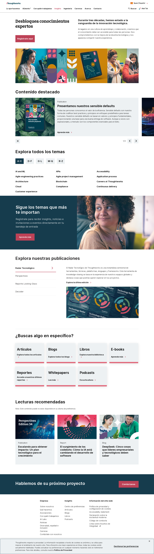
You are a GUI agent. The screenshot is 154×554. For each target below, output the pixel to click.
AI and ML (20, 171)
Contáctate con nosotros (51, 534)
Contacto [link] (98, 9)
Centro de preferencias (75, 506)
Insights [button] (57, 9)
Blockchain (61, 181)
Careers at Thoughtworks (110, 181)
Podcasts (69, 519)
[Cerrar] (149, 541)
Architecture (21, 181)
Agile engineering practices (29, 176)
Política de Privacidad (63, 550)
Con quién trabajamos (49, 516)
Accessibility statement (99, 512)
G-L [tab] (40, 161)
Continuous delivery (107, 186)
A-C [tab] (19, 161)
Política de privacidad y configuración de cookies (100, 507)
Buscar (134, 9)
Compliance (62, 186)
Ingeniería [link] (68, 9)
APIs (58, 171)
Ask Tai (145, 8)
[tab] (76, 117)
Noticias (43, 522)
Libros (67, 516)
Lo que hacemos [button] (13, 9)
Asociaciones (45, 513)
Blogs (67, 513)
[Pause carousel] (17, 141)
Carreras (44, 531)
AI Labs (43, 519)
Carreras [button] (78, 9)
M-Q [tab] (50, 161)
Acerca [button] (88, 9)
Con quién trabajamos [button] (43, 9)
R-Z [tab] (61, 161)
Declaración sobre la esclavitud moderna (98, 516)
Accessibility (103, 171)
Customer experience (26, 191)
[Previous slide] (129, 141)
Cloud (18, 186)
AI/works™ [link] (27, 9)
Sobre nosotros (47, 506)
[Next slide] (136, 141)
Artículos (69, 510)
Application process (107, 176)
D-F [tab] (30, 161)
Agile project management (69, 176)
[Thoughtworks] (13, 2)
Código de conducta (98, 520)
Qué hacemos (46, 510)
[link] (64, 132)
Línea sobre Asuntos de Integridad (99, 525)
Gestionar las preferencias (126, 546)
